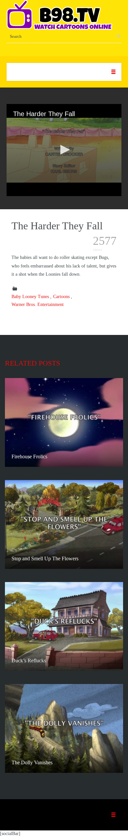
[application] (64, 150)
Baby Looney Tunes (30, 296)
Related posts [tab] (32, 363)
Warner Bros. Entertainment (37, 304)
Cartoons (61, 296)
